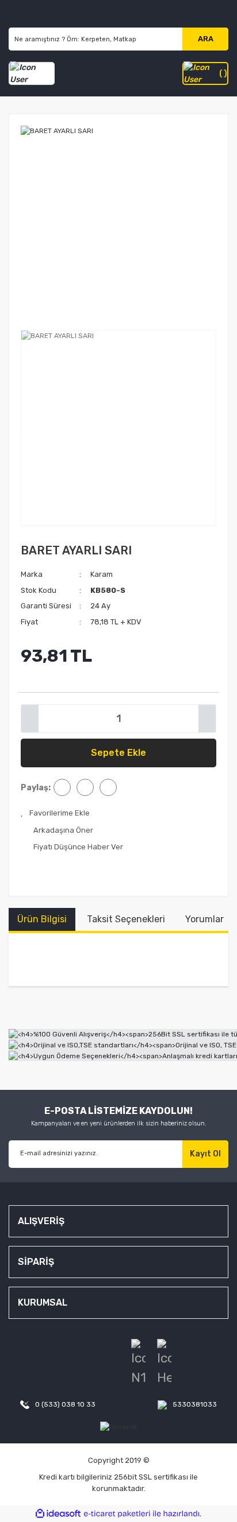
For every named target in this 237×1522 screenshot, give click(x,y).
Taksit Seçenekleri (126, 919)
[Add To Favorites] (55, 813)
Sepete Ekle (118, 752)
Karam (101, 574)
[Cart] (205, 73)
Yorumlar (204, 919)
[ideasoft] (58, 1513)
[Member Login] (32, 73)
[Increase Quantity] (207, 718)
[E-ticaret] (117, 1514)
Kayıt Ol (205, 1154)
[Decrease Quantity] (30, 718)
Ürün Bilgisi (42, 919)
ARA (205, 38)
